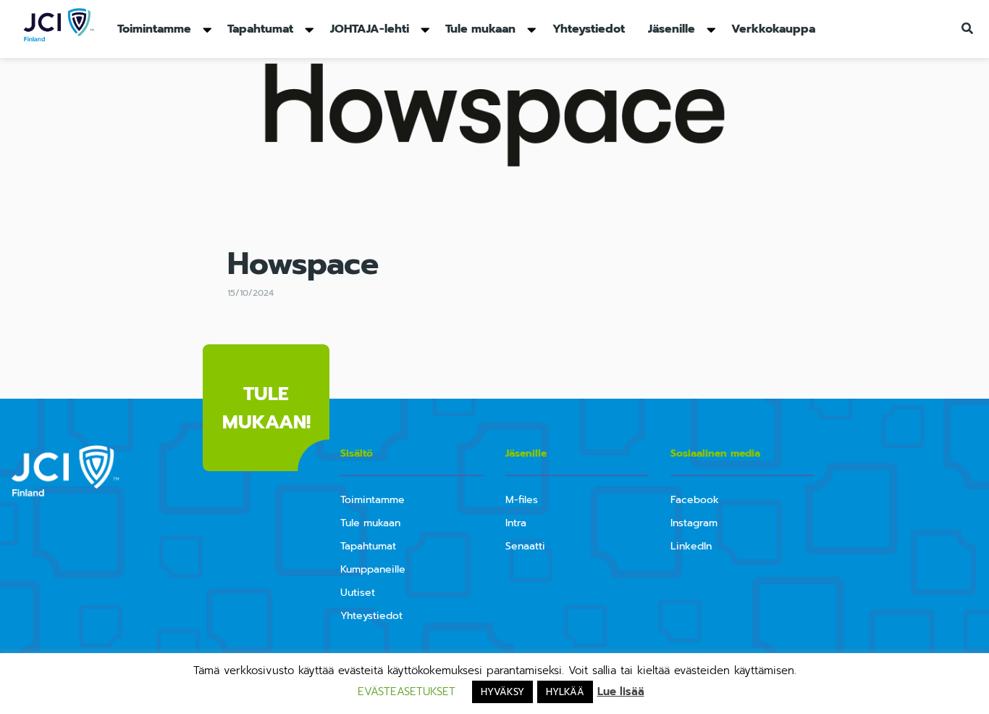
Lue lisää (620, 692)
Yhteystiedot (588, 29)
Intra (515, 523)
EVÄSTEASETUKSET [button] (406, 692)
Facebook (694, 499)
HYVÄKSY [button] (502, 692)
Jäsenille (671, 29)
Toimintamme (154, 29)
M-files (521, 499)
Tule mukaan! (266, 408)
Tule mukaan (480, 29)
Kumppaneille (372, 569)
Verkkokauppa (773, 29)
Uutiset (357, 592)
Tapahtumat (260, 29)
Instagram (693, 523)
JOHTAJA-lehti (369, 29)
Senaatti (525, 546)
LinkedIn (691, 546)
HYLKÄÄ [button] (565, 692)
